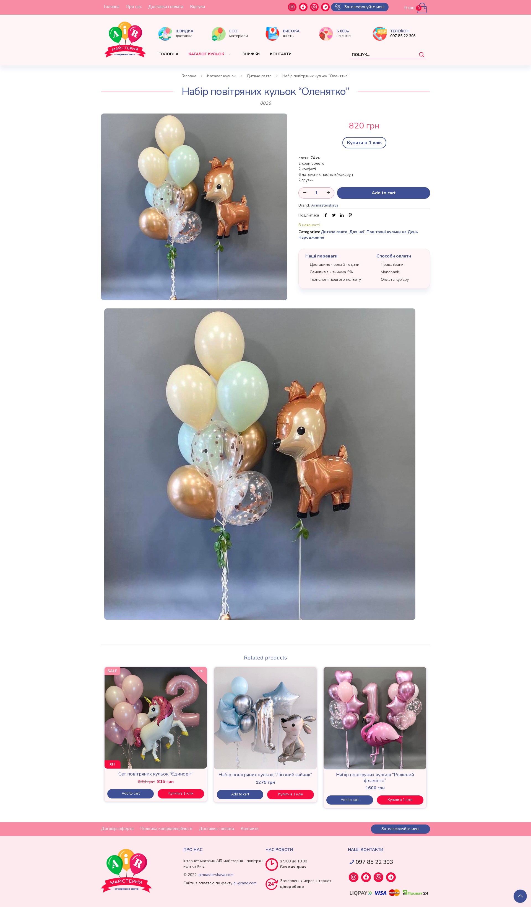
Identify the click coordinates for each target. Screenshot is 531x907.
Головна (111, 6)
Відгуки (197, 6)
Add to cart (384, 193)
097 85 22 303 (403, 36)
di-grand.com (244, 883)
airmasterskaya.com (216, 874)
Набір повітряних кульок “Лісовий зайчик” (265, 775)
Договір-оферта (117, 828)
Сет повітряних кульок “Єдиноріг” (155, 774)
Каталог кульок (221, 76)
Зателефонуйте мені (364, 7)
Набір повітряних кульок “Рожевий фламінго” (375, 778)
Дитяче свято (259, 76)
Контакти (250, 828)
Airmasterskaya (325, 205)
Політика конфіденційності (166, 828)
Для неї (357, 232)
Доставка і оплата (165, 6)
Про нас (134, 6)
